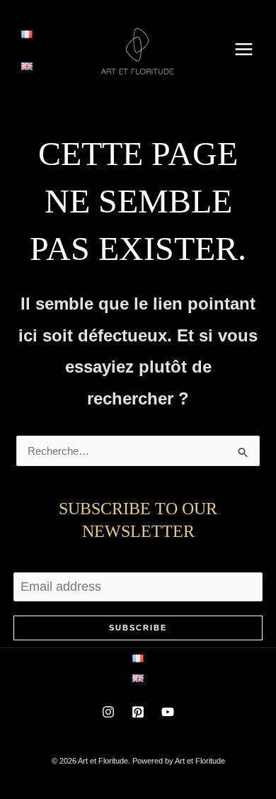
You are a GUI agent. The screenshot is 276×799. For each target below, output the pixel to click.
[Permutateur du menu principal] (244, 48)
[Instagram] (108, 712)
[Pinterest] (138, 712)
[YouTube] (167, 712)
